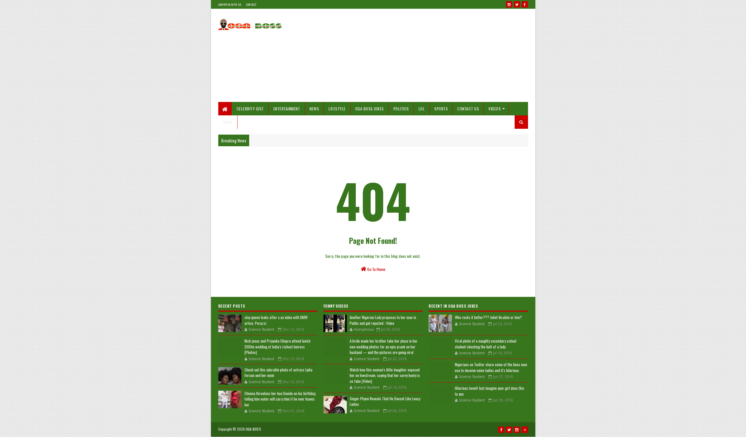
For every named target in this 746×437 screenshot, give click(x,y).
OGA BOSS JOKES (369, 108)
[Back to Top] (525, 430)
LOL (421, 108)
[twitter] (517, 4)
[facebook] (525, 4)
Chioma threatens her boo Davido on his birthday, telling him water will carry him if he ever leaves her (280, 399)
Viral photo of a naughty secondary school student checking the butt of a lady (485, 344)
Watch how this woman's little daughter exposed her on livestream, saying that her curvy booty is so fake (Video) (385, 375)
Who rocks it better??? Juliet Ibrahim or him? (488, 317)
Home (228, 122)
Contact (251, 4)
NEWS (314, 108)
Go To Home (375, 269)
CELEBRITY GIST (250, 108)
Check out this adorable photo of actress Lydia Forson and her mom (278, 372)
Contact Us (468, 108)
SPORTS (441, 108)
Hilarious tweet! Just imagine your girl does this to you (489, 391)
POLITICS (401, 108)
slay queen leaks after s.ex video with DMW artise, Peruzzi (275, 320)
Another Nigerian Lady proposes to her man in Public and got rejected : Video (383, 320)
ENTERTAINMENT (286, 108)
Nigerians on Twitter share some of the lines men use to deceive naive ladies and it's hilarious (491, 367)
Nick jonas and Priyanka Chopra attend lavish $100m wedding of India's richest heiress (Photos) (277, 346)
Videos (494, 108)
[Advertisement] (422, 55)
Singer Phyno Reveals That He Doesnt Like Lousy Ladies (385, 401)
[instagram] (509, 4)
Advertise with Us (230, 4)
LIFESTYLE (337, 108)
